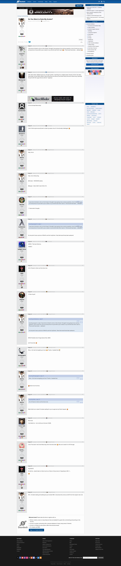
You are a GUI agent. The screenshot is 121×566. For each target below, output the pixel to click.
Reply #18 (30, 466)
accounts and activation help (92, 113)
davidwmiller (21, 110)
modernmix (99, 122)
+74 (22, 457)
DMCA (65, 563)
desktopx (88, 115)
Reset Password (98, 547)
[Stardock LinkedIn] (97, 73)
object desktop (89, 120)
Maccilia (22, 204)
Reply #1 (30, 46)
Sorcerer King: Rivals (46, 554)
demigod (92, 119)
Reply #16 (30, 418)
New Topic (79, 5)
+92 (22, 257)
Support (55, 1)
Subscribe (101, 557)
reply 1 (39, 224)
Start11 (18, 544)
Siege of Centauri (46, 552)
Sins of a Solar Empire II (47, 546)
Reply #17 (30, 442)
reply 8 (41, 319)
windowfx (97, 119)
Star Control (45, 547)
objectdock (89, 110)
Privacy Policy (53, 563)
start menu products (90, 108)
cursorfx (88, 119)
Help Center (97, 540)
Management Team (73, 544)
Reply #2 (30, 72)
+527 (22, 141)
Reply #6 (30, 173)
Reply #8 (30, 219)
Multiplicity (19, 549)
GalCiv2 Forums (51, 265)
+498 (22, 433)
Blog (50, 1)
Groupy (18, 551)
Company (72, 538)
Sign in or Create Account (36, 530)
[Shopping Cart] (101, 1)
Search (27, 8)
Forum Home (21, 8)
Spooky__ (21, 450)
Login (31, 8)
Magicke (22, 299)
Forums (71, 554)
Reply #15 (30, 394)
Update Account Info (99, 549)
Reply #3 (30, 102)
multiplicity (94, 110)
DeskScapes (19, 547)
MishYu (22, 26)
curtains (94, 122)
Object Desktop (20, 540)
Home (19, 16)
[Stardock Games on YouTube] (94, 71)
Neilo (21, 273)
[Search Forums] (104, 1)
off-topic (80, 39)
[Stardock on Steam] (100, 71)
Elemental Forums (51, 291)
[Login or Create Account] (99, 1)
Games (34, 1)
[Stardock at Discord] (92, 73)
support (88, 124)
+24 (22, 34)
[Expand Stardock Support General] (87, 29)
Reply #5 (30, 149)
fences (88, 106)
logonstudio (89, 122)
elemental (95, 120)
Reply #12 (30, 314)
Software (29, 1)
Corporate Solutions (20, 542)
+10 (22, 117)
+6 (21, 307)
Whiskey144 (22, 80)
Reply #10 (30, 265)
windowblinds (93, 106)
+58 (22, 88)
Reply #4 (30, 125)
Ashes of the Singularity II (47, 540)
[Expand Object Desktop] (87, 27)
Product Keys (97, 546)
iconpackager (89, 117)
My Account (97, 542)
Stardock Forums (50, 72)
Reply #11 (30, 291)
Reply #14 (30, 371)
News (46, 1)
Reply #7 (30, 196)
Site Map (68, 563)
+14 (22, 235)
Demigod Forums (45, 21)
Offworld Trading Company (48, 551)
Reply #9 (30, 241)
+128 (22, 281)
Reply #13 (30, 347)
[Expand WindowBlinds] (87, 51)
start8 (88, 111)
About (71, 540)
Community (40, 1)
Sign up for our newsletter (75, 557)
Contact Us (72, 552)
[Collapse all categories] (103, 23)
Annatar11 (22, 133)
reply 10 (38, 399)
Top (82, 72)
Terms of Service (60, 563)
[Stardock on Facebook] (91, 71)
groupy (99, 110)
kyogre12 (21, 54)
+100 (22, 61)
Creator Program (73, 551)
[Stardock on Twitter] (89, 71)
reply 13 (42, 376)
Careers (71, 546)
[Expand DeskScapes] (87, 34)
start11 (94, 117)
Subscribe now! (94, 64)
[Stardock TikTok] (95, 73)
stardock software (99, 108)
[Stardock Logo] (20, 1)
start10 (99, 113)
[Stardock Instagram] (98, 71)
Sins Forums (49, 46)
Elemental (44, 542)
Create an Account (98, 544)
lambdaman (22, 227)
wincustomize (94, 115)
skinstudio (99, 117)
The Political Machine (46, 549)
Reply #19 (30, 492)
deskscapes (93, 111)
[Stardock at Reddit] (90, 73)
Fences (18, 546)
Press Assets (72, 549)
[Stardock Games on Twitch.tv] (96, 71)
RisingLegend (22, 355)
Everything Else (24, 16)
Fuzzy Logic (22, 426)
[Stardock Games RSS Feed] (99, 73)
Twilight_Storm (22, 249)
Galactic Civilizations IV (47, 544)
